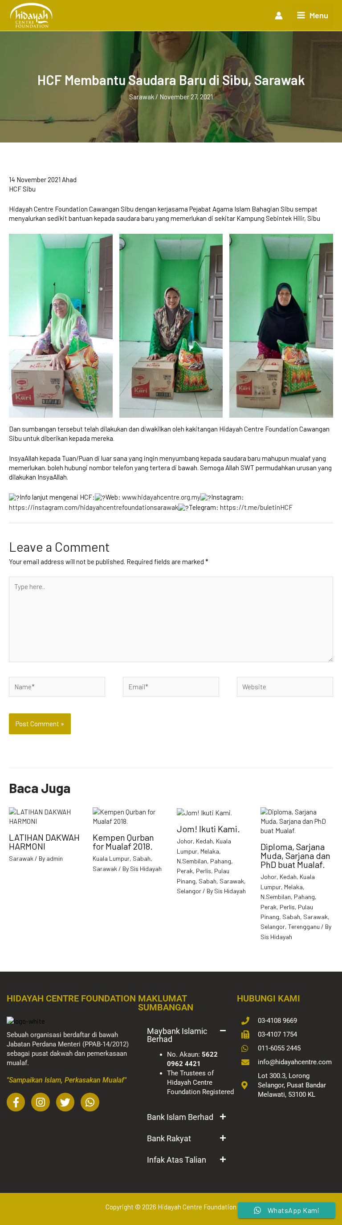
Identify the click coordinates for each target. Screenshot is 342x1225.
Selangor (189, 891)
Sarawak (141, 97)
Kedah (204, 841)
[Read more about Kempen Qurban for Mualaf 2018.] (129, 816)
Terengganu (304, 926)
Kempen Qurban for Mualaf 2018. (123, 841)
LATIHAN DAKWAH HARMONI (44, 841)
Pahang (220, 861)
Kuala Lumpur (111, 858)
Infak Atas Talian (176, 1159)
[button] (186, 1035)
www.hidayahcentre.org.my (161, 497)
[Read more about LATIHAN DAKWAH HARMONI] (45, 816)
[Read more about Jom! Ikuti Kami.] (204, 812)
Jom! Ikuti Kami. (208, 828)
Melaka (209, 851)
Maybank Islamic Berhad (177, 1035)
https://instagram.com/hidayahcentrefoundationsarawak (93, 507)
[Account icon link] (279, 16)
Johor (185, 841)
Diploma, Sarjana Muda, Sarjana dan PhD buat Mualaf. (295, 855)
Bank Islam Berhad (180, 1117)
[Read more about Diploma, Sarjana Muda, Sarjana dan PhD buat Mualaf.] (297, 821)
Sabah (142, 858)
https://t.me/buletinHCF (256, 507)
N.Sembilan (192, 861)
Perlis (203, 871)
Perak (185, 871)
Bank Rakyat (169, 1138)
